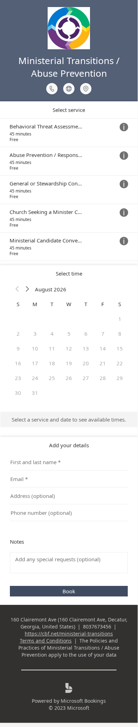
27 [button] (86, 377)
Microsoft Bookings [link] (83, 700)
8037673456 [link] (97, 626)
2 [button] (18, 333)
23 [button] (18, 377)
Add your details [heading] (69, 445)
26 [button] (69, 377)
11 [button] (52, 348)
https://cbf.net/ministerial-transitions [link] (69, 633)
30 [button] (18, 392)
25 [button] (52, 377)
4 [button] (52, 333)
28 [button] (103, 377)
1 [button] (119, 318)
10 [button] (35, 348)
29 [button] (119, 377)
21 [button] (103, 363)
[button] (17, 289)
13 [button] (86, 348)
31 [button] (35, 392)
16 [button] (18, 363)
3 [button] (35, 333)
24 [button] (35, 377)
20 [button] (86, 363)
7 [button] (102, 333)
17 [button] (35, 363)
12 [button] (69, 348)
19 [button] (69, 363)
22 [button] (119, 363)
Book (68, 591)
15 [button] (119, 348)
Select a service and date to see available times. (69, 419)
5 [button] (69, 333)
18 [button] (52, 363)
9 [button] (18, 348)
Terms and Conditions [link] (46, 640)
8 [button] (119, 333)
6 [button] (86, 333)
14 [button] (103, 348)
